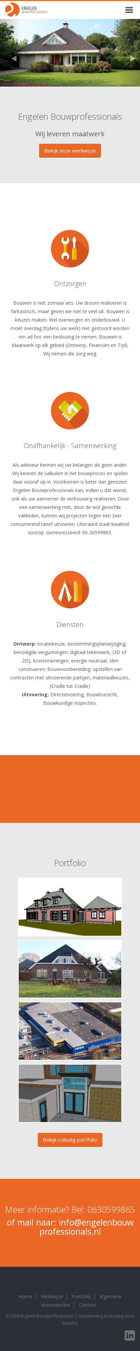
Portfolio (81, 1296)
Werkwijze (52, 1296)
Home (25, 1296)
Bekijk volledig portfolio (70, 1139)
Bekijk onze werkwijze (70, 150)
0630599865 (111, 1209)
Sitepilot (70, 1323)
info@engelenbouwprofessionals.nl (86, 1226)
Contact (87, 1305)
